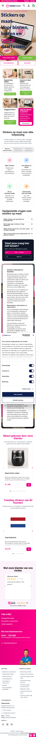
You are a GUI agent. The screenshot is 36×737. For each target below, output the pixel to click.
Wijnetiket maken (25, 689)
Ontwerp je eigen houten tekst (27, 677)
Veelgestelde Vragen (8, 674)
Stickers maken (27, 57)
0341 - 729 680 (30, 1)
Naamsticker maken (8, 81)
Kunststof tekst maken (25, 81)
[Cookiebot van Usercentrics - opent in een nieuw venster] (22, 335)
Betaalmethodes (7, 676)
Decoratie (27, 63)
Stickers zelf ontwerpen (27, 674)
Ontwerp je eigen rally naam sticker (26, 696)
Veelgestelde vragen (7, 618)
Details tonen (26, 389)
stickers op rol (18, 285)
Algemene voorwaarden (9, 672)
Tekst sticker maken (9, 57)
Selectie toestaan (18, 400)
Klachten (4, 685)
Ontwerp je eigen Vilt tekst (26, 692)
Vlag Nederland (10, 537)
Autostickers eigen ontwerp (25, 681)
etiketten (9, 285)
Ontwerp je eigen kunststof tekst (25, 685)
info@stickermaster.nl (10, 643)
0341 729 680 (7, 710)
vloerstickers (10, 283)
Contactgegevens (7, 678)
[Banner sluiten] (33, 335)
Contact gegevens (7, 624)
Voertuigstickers (9, 63)
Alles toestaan (18, 394)
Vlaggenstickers (9, 109)
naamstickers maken (13, 279)
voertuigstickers (19, 283)
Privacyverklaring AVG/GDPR (7, 688)
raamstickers (19, 281)
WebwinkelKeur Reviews (28, 733)
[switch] (31, 371)
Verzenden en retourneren (9, 621)
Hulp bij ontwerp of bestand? (25, 110)
